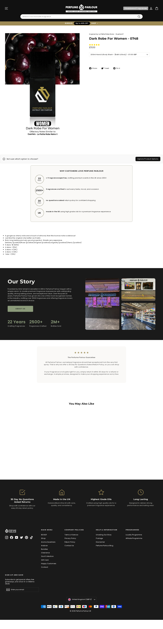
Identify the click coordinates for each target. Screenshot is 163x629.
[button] (94, 45)
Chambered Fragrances (136, 8)
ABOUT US (20, 309)
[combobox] (81, 16)
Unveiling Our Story (103, 535)
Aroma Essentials (48, 542)
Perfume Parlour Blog (104, 545)
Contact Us (69, 545)
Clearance (45, 553)
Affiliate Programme (134, 538)
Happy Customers (48, 563)
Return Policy (70, 542)
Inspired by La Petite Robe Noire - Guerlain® (106, 34)
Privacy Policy (70, 538)
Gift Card (45, 560)
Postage (99, 538)
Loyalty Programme (134, 535)
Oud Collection (47, 556)
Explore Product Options (148, 159)
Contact (44, 567)
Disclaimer (100, 542)
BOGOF (44, 535)
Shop (43, 538)
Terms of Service (71, 535)
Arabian (44, 545)
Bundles (44, 549)
